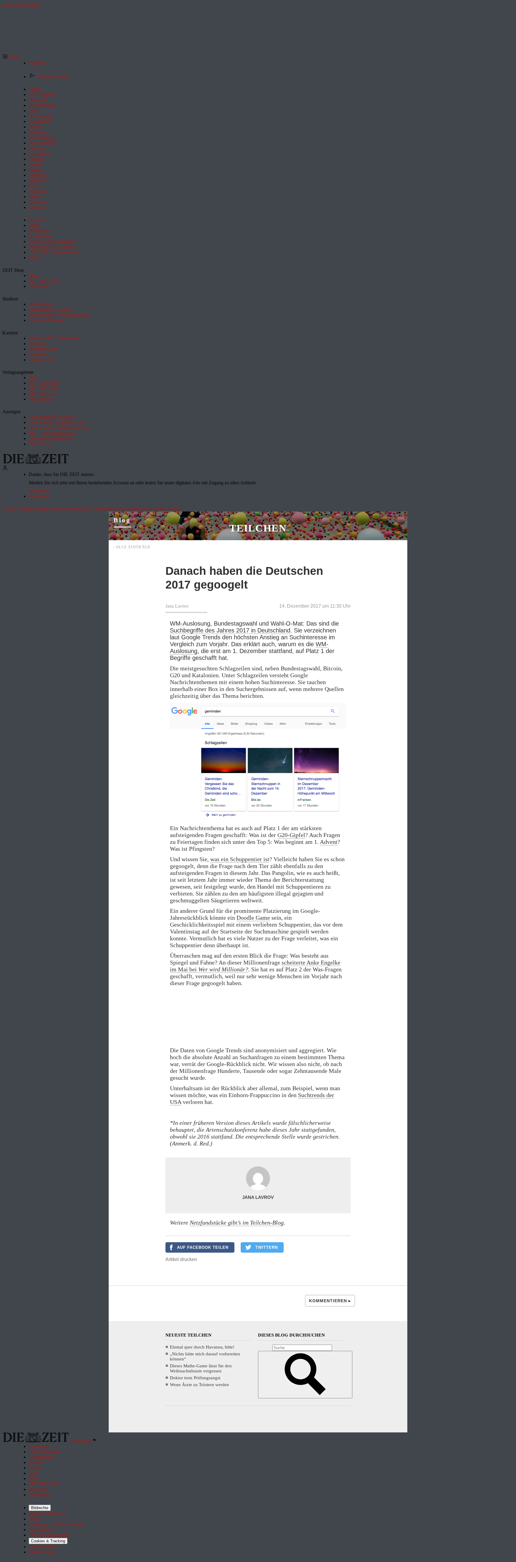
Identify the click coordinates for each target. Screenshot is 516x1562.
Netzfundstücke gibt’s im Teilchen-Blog (237, 1222)
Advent (328, 841)
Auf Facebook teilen (202, 1247)
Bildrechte (39, 1508)
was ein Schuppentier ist (239, 859)
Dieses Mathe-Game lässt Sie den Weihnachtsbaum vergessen (201, 1368)
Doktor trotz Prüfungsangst (195, 1377)
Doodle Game (253, 917)
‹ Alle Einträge (132, 547)
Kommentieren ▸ (330, 1300)
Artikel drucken (181, 1259)
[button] (11, 57)
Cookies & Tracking (48, 1541)
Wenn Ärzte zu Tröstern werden (199, 1384)
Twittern (266, 1247)
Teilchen (258, 528)
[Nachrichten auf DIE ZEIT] (35, 462)
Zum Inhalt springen (21, 4)
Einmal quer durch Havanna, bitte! (202, 1347)
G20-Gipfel (291, 835)
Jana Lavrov (177, 606)
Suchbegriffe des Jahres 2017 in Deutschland (230, 630)
